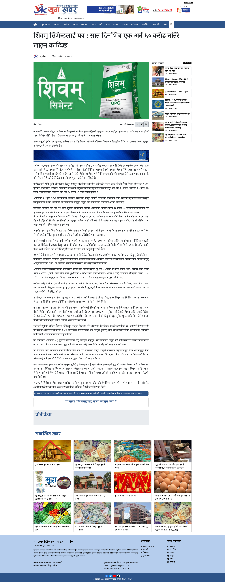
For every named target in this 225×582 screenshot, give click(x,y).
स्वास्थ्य (115, 24)
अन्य (165, 24)
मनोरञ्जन (134, 24)
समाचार (57, 24)
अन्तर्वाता (84, 24)
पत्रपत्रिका (145, 24)
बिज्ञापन (146, 552)
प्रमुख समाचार (45, 24)
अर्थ (100, 24)
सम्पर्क (145, 549)
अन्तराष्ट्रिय (156, 24)
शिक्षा (108, 24)
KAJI (130, 579)
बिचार (94, 24)
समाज (75, 24)
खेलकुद (125, 24)
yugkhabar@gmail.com (119, 565)
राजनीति (66, 24)
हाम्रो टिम (146, 556)
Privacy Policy (150, 546)
